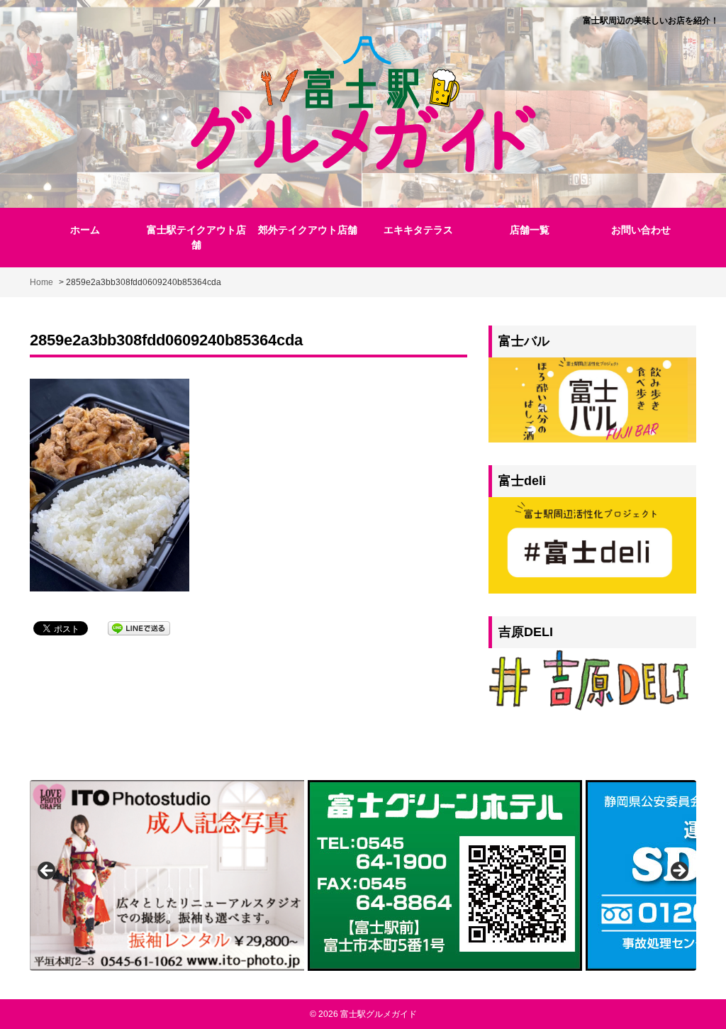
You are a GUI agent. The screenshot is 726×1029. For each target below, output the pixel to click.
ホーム (85, 229)
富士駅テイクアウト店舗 (196, 237)
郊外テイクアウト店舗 (307, 229)
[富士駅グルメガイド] (363, 102)
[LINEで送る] (139, 627)
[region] (363, 875)
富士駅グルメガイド (378, 1014)
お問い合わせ (641, 229)
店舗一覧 (529, 229)
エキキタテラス (418, 229)
